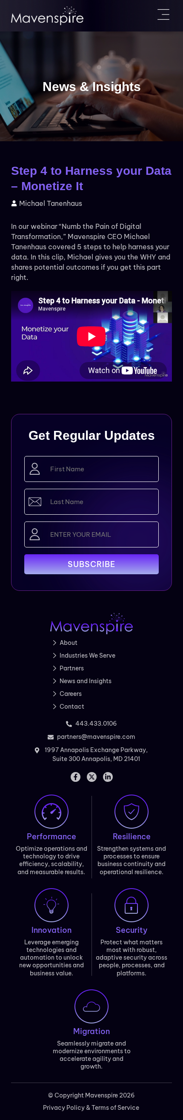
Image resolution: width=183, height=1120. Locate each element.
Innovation (51, 930)
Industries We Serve (87, 655)
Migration (91, 1031)
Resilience (132, 836)
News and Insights (86, 681)
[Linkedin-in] (108, 777)
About (68, 643)
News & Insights (92, 87)
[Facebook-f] (75, 777)
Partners (72, 668)
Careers (71, 694)
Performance (51, 836)
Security (132, 930)
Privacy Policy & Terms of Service (91, 1107)
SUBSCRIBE (91, 564)
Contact (72, 706)
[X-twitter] (92, 777)
